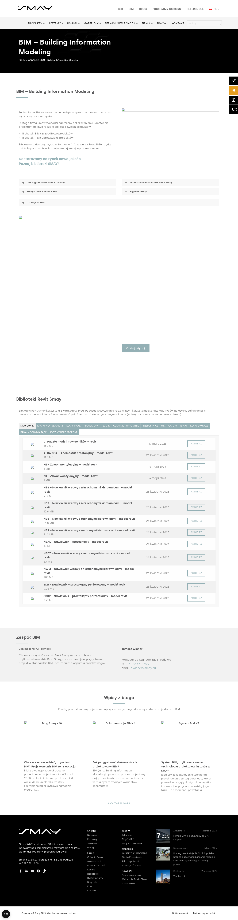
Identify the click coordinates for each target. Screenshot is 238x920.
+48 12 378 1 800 (29, 863)
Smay (22, 60)
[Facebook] (21, 870)
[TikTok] (45, 870)
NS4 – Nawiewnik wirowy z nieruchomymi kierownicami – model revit (88, 489)
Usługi (72, 23)
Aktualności (94, 861)
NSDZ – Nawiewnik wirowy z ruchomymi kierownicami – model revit (87, 555)
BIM (131, 9)
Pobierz (196, 443)
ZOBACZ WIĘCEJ (119, 802)
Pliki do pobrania (131, 861)
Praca (161, 23)
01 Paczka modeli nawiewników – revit (70, 441)
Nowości (92, 835)
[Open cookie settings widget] (6, 914)
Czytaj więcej (135, 348)
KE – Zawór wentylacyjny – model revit (70, 464)
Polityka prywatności (204, 913)
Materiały (90, 23)
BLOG (143, 9)
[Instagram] (39, 870)
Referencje (195, 9)
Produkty (35, 23)
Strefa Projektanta (132, 857)
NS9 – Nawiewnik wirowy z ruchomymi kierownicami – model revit (89, 530)
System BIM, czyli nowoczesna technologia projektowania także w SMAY (185, 766)
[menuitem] (120, 9)
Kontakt (178, 23)
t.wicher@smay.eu (143, 668)
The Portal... (180, 876)
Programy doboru (166, 9)
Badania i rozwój (96, 865)
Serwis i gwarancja (120, 23)
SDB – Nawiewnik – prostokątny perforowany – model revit (84, 584)
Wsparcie (33, 60)
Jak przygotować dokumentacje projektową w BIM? (115, 764)
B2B (120, 9)
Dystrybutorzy (95, 878)
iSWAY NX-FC (129, 883)
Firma (145, 23)
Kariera (91, 869)
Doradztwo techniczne (134, 853)
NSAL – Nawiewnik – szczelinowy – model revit (76, 541)
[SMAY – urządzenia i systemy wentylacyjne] (40, 833)
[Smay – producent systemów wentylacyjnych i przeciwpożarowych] (35, 6)
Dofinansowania (180, 913)
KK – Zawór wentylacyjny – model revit (71, 476)
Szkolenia (127, 835)
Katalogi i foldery (131, 865)
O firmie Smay (95, 857)
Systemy (54, 23)
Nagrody (92, 882)
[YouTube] (33, 870)
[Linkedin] (27, 870)
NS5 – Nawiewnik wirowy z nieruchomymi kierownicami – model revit (88, 505)
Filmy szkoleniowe (132, 843)
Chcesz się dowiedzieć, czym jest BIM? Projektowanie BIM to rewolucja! (50, 764)
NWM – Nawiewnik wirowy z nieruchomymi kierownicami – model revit (89, 571)
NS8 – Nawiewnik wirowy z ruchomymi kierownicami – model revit (89, 518)
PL (215, 9)
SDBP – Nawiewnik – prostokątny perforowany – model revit (85, 596)
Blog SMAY (127, 839)
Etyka (90, 886)
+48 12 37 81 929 (138, 664)
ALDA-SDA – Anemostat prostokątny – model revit (78, 453)
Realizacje (93, 874)
